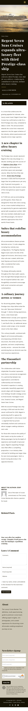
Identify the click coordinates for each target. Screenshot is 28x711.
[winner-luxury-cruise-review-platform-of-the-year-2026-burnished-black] (5, 471)
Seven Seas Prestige (14, 176)
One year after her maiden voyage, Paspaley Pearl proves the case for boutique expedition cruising (13, 540)
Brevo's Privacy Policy (11, 694)
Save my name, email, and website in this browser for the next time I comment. (13, 584)
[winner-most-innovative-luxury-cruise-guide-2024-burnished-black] (5, 477)
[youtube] (18, 705)
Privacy (23, 702)
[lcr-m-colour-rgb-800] (12, 2)
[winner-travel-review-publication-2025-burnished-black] (23, 471)
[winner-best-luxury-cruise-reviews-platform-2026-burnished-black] (14, 471)
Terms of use (16, 702)
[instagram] (15, 705)
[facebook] (10, 705)
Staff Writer (12, 90)
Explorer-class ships (10, 164)
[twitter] (12, 705)
